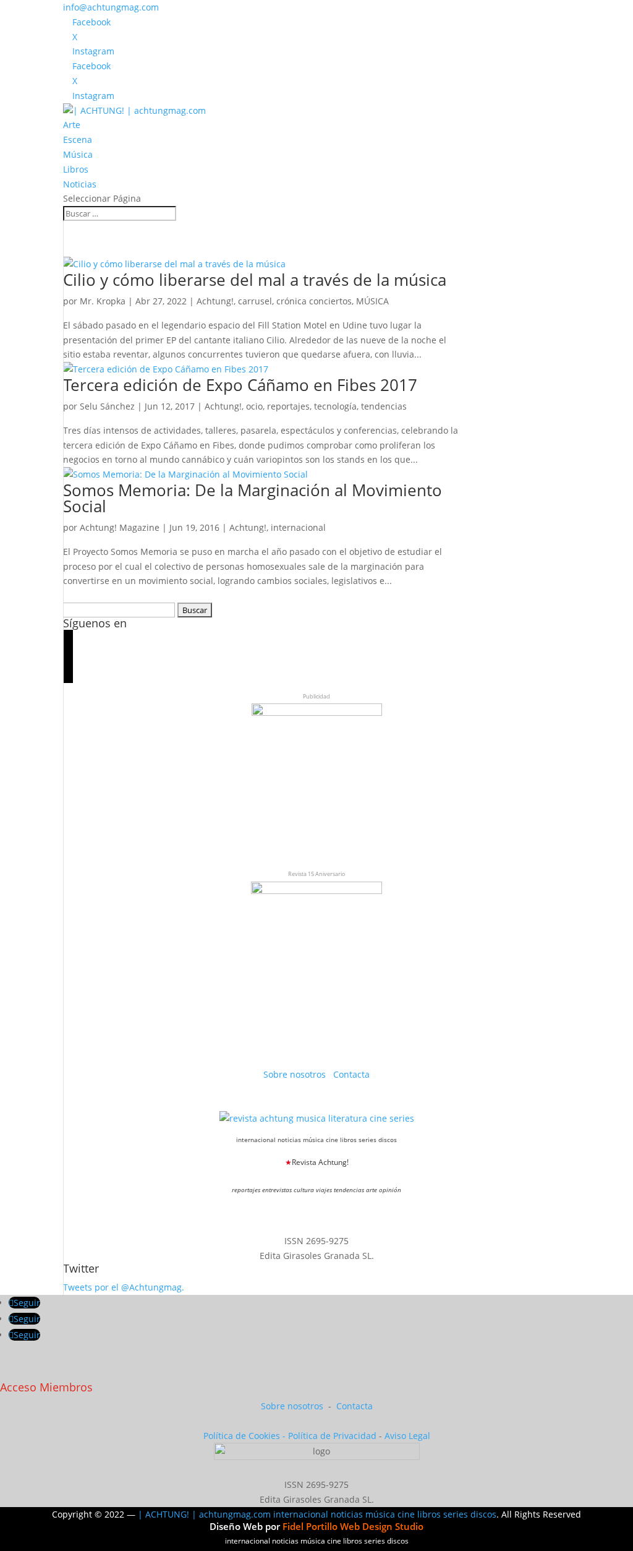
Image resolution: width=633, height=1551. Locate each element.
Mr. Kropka (102, 301)
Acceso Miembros (46, 1387)
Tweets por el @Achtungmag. (123, 1287)
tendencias (384, 406)
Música (78, 154)
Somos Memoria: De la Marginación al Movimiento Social (252, 498)
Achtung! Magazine (119, 527)
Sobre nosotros (295, 1074)
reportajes (288, 406)
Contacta (351, 1074)
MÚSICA (372, 301)
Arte (71, 125)
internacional (298, 527)
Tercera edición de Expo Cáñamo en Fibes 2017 (240, 385)
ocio (254, 406)
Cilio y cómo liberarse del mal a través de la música (254, 280)
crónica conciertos (314, 301)
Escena (77, 139)
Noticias (79, 184)
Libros (75, 169)
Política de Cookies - (245, 1435)
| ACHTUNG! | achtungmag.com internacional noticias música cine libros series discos (317, 1514)
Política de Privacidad (332, 1435)
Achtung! (215, 301)
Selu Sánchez (107, 406)
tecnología (335, 406)
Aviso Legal (407, 1435)
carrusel (255, 301)
